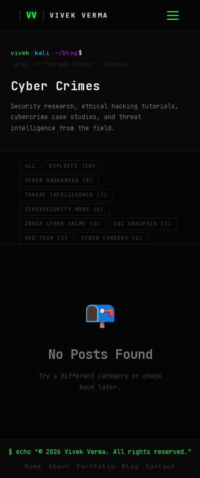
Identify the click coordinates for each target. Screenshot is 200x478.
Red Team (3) (46, 238)
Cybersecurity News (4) (64, 209)
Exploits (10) (72, 166)
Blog (130, 466)
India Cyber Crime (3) (63, 224)
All (30, 166)
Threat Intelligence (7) (66, 195)
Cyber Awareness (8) (59, 180)
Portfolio (96, 466)
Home (33, 466)
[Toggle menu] (173, 15)
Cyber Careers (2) (112, 238)
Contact (160, 466)
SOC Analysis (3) (142, 224)
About (59, 466)
